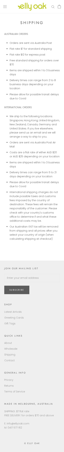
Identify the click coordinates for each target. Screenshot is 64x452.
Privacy (8, 380)
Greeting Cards (14, 317)
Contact (9, 360)
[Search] (53, 6)
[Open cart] (59, 6)
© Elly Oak (32, 443)
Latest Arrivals (13, 312)
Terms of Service (14, 391)
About (8, 343)
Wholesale (10, 349)
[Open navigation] (5, 6)
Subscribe (16, 289)
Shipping (9, 354)
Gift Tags (9, 323)
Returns (9, 385)
